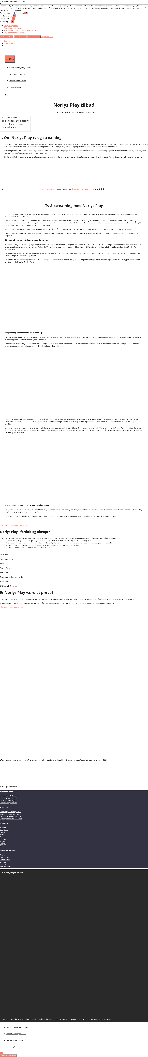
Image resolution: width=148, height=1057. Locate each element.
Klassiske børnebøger (8, 798)
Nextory (3, 832)
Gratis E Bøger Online (17, 80)
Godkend (4, 37)
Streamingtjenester (16, 87)
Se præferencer (19, 37)
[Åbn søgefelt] (6, 95)
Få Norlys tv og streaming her (83, 189)
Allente (3, 855)
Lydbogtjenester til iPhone (10, 816)
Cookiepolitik (9, 41)
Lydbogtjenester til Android (11, 818)
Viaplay (3, 862)
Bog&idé (3, 841)
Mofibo (3, 827)
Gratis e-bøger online (8, 803)
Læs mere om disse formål (14, 32)
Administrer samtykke (8, 1056)
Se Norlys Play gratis (46, 189)
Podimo (3, 839)
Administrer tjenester (12, 28)
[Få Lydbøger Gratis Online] (14, 54)
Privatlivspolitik (10, 43)
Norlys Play (4, 857)
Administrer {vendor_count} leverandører (20, 30)
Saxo (2, 834)
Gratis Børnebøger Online (19, 74)
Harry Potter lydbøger (9, 796)
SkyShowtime (5, 866)
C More (3, 864)
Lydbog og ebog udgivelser (11, 814)
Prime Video (5, 859)
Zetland (3, 846)
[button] (74, 3)
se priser (14, 586)
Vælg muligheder (11, 26)
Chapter (3, 844)
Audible (3, 837)
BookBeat (4, 830)
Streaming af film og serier (10, 812)
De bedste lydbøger (8, 800)
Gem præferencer (33, 37)
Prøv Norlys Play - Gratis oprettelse (14, 525)
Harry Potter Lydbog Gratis (20, 67)
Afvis (10, 37)
